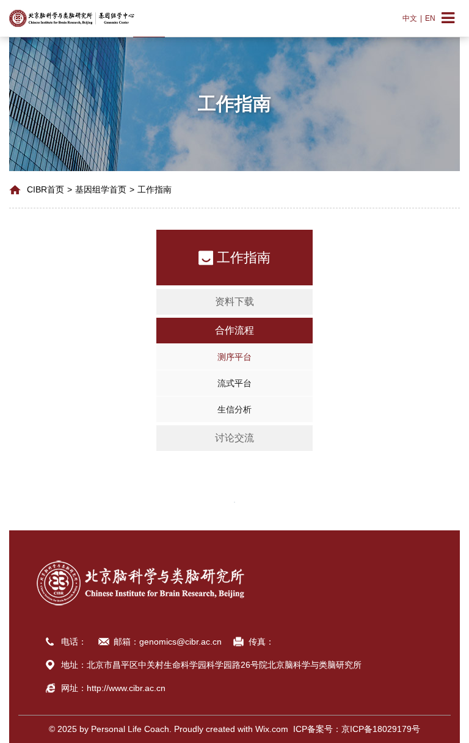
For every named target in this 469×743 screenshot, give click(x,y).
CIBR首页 (45, 189)
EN (430, 18)
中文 (409, 18)
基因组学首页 (100, 189)
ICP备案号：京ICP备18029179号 (354, 729)
